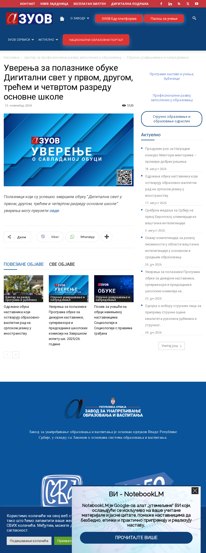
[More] (106, 237)
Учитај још (169, 345)
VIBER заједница (54, 4)
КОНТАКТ (27, 4)
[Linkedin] (170, 3)
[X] (188, 3)
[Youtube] (197, 3)
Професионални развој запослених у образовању (172, 97)
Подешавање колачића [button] (29, 541)
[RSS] (179, 3)
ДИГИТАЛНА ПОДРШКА (130, 4)
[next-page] (15, 354)
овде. (54, 210)
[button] (194, 18)
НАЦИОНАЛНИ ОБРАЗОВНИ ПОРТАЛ (96, 40)
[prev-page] (7, 354)
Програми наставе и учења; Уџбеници (172, 76)
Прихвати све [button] (68, 541)
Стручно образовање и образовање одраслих (171, 118)
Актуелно (46, 39)
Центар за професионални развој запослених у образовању (73, 57)
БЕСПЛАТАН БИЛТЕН (89, 4)
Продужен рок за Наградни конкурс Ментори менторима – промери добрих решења (171, 155)
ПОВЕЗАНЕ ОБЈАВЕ (24, 264)
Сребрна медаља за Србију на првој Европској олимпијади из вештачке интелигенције (170, 216)
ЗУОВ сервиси (19, 39)
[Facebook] (161, 3)
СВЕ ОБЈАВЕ (62, 264)
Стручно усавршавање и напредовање (67, 298)
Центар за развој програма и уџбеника (21, 298)
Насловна (11, 57)
